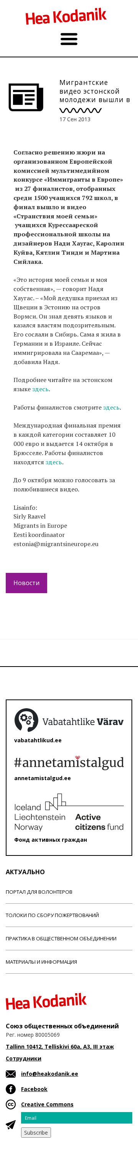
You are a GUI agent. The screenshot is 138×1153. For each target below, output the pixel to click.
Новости (26, 583)
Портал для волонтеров (39, 891)
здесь (40, 389)
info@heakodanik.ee (49, 1073)
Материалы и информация (41, 961)
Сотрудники (23, 1058)
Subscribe (36, 1132)
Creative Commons (47, 1104)
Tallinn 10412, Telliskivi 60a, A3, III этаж (60, 1046)
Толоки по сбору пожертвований (52, 915)
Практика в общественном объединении (61, 938)
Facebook (34, 1089)
